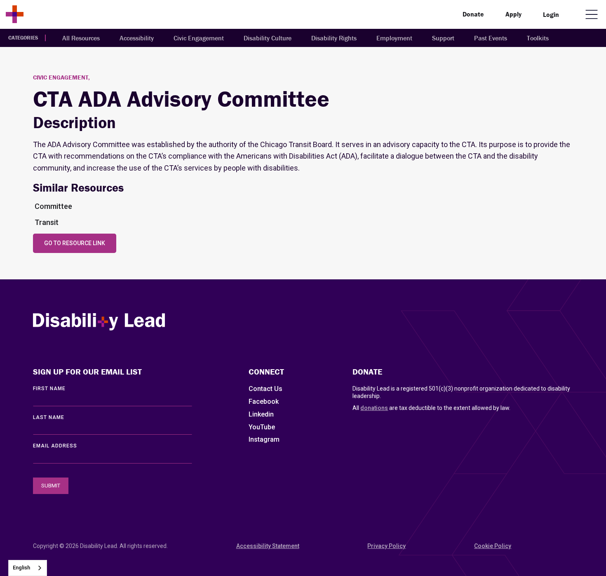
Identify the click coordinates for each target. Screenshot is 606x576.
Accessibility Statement (267, 546)
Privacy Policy (386, 546)
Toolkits (538, 38)
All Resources (81, 38)
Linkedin (261, 414)
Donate (473, 14)
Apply (513, 14)
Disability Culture (267, 38)
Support (443, 38)
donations (374, 408)
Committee (53, 206)
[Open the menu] (591, 14)
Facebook (264, 401)
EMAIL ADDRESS (55, 446)
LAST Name (48, 417)
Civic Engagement (199, 38)
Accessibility (137, 38)
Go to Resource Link (74, 243)
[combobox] (27, 568)
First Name (49, 388)
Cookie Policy (492, 546)
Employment (394, 38)
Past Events (490, 38)
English (21, 567)
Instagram (264, 439)
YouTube (262, 427)
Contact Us (265, 389)
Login (551, 14)
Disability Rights (334, 38)
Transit (47, 222)
